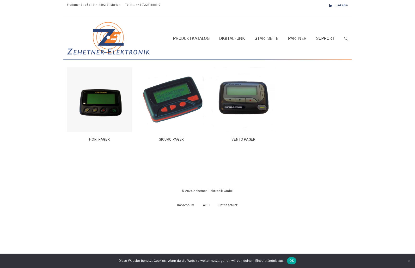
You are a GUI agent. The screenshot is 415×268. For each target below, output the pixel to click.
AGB (206, 205)
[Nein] (409, 260)
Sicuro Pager (171, 139)
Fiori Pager (99, 139)
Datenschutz (228, 205)
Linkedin (342, 5)
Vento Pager (244, 139)
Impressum (185, 205)
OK (291, 260)
